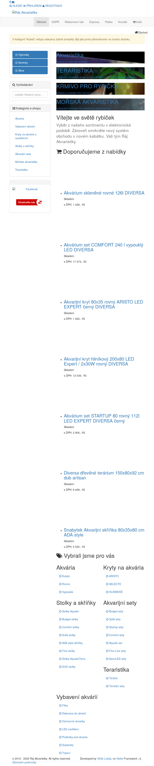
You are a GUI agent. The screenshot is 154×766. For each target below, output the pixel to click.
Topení (65, 753)
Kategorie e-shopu (28, 108)
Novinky (23, 62)
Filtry (64, 705)
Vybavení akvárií (25, 126)
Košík (138, 22)
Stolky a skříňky (24, 146)
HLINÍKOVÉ (115, 592)
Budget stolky (69, 619)
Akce (21, 70)
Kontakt (122, 22)
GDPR (55, 22)
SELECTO (114, 584)
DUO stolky (68, 666)
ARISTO (113, 576)
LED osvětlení (70, 729)
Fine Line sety (117, 651)
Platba (108, 22)
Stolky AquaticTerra (73, 659)
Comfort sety (116, 635)
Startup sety (115, 627)
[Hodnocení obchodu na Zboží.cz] (30, 202)
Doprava (94, 22)
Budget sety (115, 611)
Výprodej (23, 54)
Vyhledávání (24, 84)
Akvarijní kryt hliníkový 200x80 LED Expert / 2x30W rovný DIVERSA (99, 361)
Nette (120, 758)
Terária (113, 678)
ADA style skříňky (72, 643)
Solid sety (114, 619)
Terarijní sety (116, 686)
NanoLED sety (117, 659)
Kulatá (65, 576)
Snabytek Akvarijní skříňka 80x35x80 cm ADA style (104, 532)
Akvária (19, 118)
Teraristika (21, 170)
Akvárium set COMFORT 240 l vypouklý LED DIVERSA (103, 247)
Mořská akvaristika (26, 162)
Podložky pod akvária (74, 737)
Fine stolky (68, 651)
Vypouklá (67, 592)
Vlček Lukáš (104, 758)
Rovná (65, 584)
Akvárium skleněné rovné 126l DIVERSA (104, 192)
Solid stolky (68, 635)
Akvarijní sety (23, 154)
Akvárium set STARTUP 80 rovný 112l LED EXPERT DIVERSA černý (101, 418)
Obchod (41, 22)
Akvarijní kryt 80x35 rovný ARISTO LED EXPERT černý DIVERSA (103, 304)
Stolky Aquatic (70, 611)
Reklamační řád (74, 22)
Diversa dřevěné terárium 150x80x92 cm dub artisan (104, 475)
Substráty (67, 745)
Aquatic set (115, 643)
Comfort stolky (70, 627)
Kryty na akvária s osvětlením (25, 136)
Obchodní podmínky (24, 762)
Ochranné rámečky (73, 721)
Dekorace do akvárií (73, 713)
